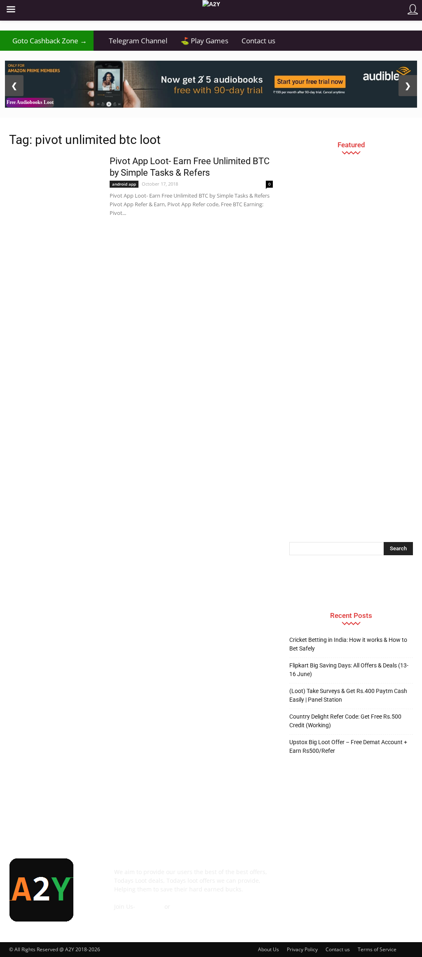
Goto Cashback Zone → (47, 40)
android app (124, 184)
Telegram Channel (133, 40)
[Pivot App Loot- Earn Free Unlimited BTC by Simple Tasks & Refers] (54, 186)
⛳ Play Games (204, 40)
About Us (268, 949)
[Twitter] (386, 878)
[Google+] (320, 878)
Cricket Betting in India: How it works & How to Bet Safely (348, 644)
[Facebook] (297, 878)
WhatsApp (186, 906)
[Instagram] (342, 878)
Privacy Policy (302, 949)
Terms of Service (377, 949)
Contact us (258, 40)
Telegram (150, 906)
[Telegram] (364, 878)
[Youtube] (297, 900)
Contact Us (129, 915)
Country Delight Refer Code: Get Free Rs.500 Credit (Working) (345, 720)
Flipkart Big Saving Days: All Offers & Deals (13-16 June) (348, 669)
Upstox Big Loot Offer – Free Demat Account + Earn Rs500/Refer (348, 746)
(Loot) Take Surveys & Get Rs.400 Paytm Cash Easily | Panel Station (348, 695)
